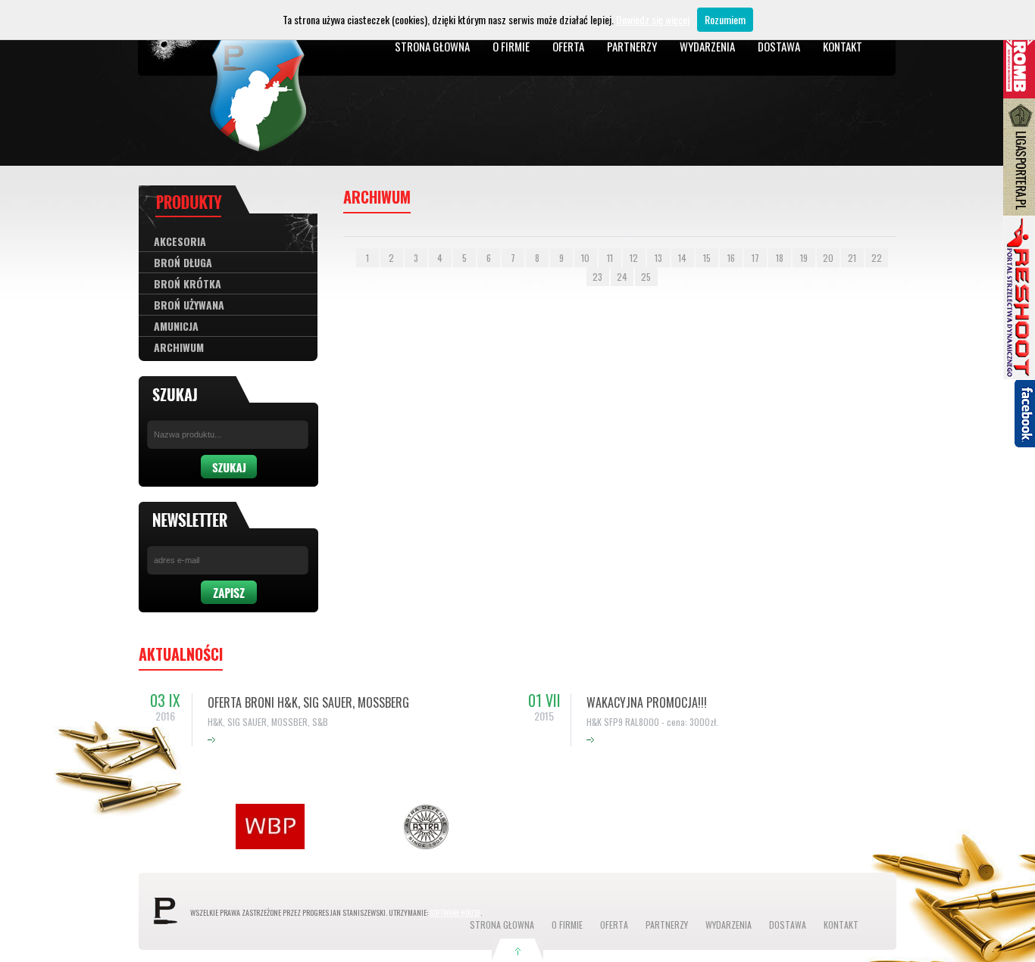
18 (779, 257)
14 (682, 257)
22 (876, 257)
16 (731, 257)
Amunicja (176, 326)
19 (804, 257)
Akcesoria (180, 241)
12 (634, 257)
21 (852, 257)
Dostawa (779, 46)
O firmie (511, 46)
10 (585, 257)
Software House (455, 912)
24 (622, 276)
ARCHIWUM (179, 347)
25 (646, 276)
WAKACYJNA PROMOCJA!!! (646, 702)
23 (597, 276)
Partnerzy (632, 46)
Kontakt (842, 46)
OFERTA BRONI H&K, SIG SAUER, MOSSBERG (308, 702)
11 (610, 257)
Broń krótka (187, 283)
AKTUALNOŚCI (181, 654)
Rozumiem (725, 19)
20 (828, 257)
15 (707, 257)
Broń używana (189, 305)
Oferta (568, 46)
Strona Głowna (432, 46)
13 (658, 257)
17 (755, 257)
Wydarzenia (707, 46)
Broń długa (183, 262)
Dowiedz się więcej (652, 19)
